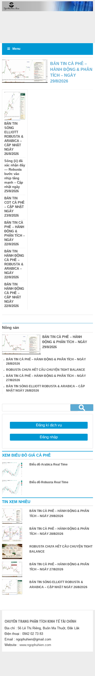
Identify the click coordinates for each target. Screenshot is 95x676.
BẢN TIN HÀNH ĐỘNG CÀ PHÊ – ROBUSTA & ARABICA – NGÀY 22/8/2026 (14, 264)
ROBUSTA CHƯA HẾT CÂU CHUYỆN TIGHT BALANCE (45, 370)
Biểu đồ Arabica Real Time (48, 464)
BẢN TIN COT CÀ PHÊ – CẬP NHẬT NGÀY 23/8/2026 (14, 207)
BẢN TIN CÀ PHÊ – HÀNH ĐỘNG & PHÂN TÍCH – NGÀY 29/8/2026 (64, 342)
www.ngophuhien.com (35, 645)
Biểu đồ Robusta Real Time (48, 482)
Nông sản (10, 327)
